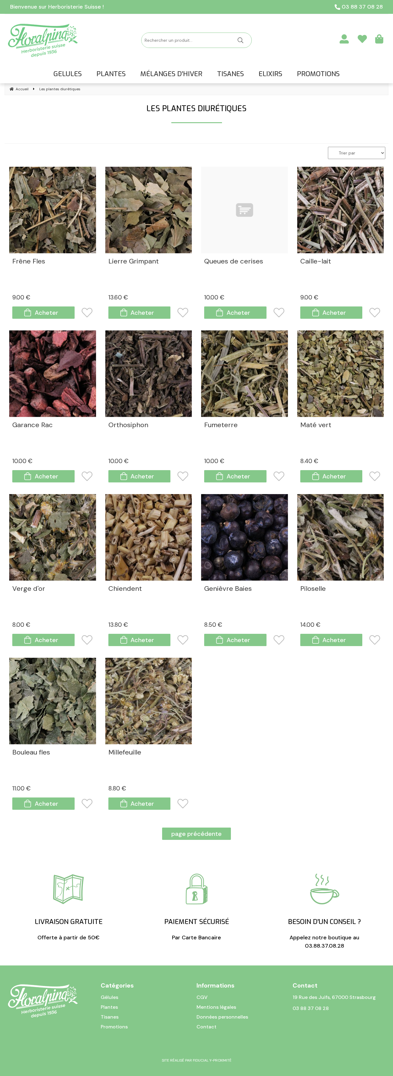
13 (118, 297)
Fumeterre (221, 425)
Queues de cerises (233, 262)
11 (21, 788)
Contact (206, 1026)
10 (214, 297)
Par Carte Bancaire (196, 929)
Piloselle (313, 589)
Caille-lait (315, 262)
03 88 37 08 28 (361, 6)
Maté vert (315, 425)
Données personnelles (222, 1017)
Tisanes (110, 1017)
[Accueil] (43, 40)
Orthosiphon (128, 425)
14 (310, 625)
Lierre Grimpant (133, 262)
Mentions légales (216, 1007)
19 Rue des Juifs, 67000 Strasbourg (334, 997)
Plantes (109, 1007)
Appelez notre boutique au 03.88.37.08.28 (324, 933)
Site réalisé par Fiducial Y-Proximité (197, 1060)
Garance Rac (32, 425)
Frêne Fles (28, 262)
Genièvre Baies (228, 589)
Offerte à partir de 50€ (69, 929)
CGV (202, 997)
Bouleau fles (31, 753)
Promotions (114, 1026)
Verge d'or (28, 589)
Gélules (109, 997)
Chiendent (125, 589)
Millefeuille (124, 753)
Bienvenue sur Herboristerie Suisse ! (57, 6)
